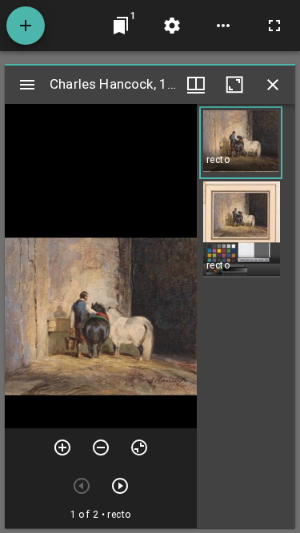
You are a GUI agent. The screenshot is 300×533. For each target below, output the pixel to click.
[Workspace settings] (172, 25)
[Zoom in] (62, 447)
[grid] (246, 316)
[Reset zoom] (139, 447)
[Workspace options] (223, 25)
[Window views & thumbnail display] (196, 85)
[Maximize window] (234, 85)
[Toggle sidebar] (27, 85)
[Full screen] (274, 25)
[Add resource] (25, 25)
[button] (240, 142)
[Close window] (273, 85)
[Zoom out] (101, 447)
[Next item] (120, 486)
